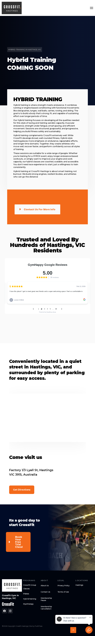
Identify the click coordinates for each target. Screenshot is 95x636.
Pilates (26, 594)
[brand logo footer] (12, 585)
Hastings (79, 585)
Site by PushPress (35, 626)
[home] (12, 8)
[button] (73, 630)
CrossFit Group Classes (29, 587)
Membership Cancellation (46, 607)
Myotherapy (28, 604)
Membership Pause (46, 599)
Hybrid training (29, 599)
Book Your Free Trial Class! (19, 541)
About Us (45, 585)
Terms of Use (63, 592)
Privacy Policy (64, 585)
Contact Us (45, 592)
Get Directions (21, 489)
